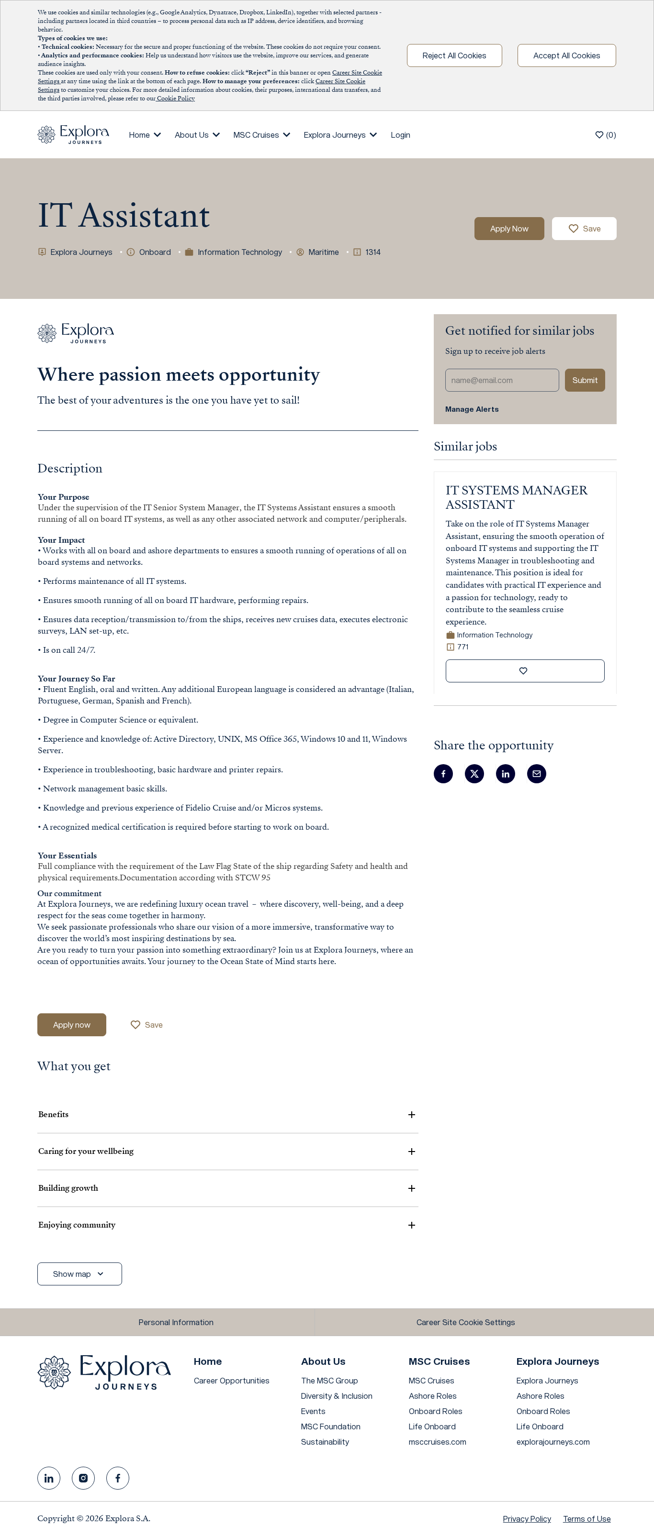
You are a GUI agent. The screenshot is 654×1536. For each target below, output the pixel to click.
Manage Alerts (472, 409)
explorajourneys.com (553, 1441)
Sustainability (325, 1441)
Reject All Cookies (454, 55)
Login (400, 134)
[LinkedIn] (48, 1478)
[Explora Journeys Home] (73, 133)
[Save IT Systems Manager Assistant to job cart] (525, 670)
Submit (585, 379)
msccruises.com (437, 1441)
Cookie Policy (175, 98)
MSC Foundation (331, 1426)
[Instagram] (83, 1478)
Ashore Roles (433, 1395)
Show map (72, 1273)
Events (313, 1410)
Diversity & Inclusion (336, 1395)
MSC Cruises (431, 1380)
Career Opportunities (232, 1380)
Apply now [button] (71, 1024)
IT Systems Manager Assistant (516, 497)
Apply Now (509, 228)
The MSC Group (329, 1380)
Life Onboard (432, 1426)
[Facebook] (117, 1478)
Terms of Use (587, 1518)
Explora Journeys (547, 1380)
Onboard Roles (435, 1410)
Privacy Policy (527, 1518)
